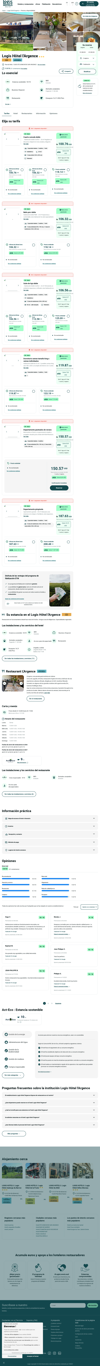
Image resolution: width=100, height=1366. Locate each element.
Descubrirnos (57, 4)
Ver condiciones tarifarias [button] (14, 193)
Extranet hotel (55, 1326)
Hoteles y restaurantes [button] (25, 4)
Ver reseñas (24, 68)
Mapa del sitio (79, 1343)
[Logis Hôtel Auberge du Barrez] (12, 1170)
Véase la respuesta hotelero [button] (61, 934)
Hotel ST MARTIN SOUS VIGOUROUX (47, 1229)
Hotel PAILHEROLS (41, 1236)
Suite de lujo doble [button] (30, 283)
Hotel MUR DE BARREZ (43, 1227)
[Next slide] (18, 139)
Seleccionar (22, 169)
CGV (76, 1337)
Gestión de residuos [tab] (16, 1059)
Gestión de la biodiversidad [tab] (14, 1050)
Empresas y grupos (56, 1335)
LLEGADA (82, 47)
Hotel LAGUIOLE (41, 1234)
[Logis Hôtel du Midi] (59, 1170)
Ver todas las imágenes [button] (90, 16)
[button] (3, 1362)
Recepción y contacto (15, 834)
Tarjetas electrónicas (57, 1332)
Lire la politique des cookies (11, 1350)
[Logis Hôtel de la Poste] (35, 1170)
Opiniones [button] (53, 113)
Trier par (75, 907)
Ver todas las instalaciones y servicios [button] (19, 658)
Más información (21, 762)
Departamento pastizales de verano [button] (37, 430)
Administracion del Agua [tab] (18, 1042)
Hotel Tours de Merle (73, 1227)
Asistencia (78, 1340)
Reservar (59, 488)
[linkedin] (59, 1353)
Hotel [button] (15, 113)
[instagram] (54, 1353)
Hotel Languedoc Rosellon (12, 1227)
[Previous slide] (6, 139)
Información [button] (41, 113)
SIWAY (71, 1364)
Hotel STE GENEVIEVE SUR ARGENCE (47, 1225)
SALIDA (91, 47)
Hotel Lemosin (8, 1229)
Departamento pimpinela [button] (33, 509)
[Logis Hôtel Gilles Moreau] (83, 1170)
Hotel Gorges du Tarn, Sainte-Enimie (78, 1229)
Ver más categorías (11, 1075)
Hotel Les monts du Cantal (75, 1225)
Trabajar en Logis (56, 1338)
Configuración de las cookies (83, 1334)
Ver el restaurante (35, 699)
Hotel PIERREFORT (41, 1231)
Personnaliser (12, 1356)
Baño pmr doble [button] (29, 212)
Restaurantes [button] (27, 113)
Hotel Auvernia (8, 1225)
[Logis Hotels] (7, 3)
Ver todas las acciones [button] (44, 1071)
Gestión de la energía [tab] (17, 1034)
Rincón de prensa (56, 1341)
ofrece (37, 4)
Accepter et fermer (33, 1356)
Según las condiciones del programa (14, 599)
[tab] (11, 219)
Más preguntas (13, 1134)
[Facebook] (49, 1353)
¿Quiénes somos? (56, 1323)
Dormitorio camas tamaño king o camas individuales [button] (36, 359)
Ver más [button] (7, 104)
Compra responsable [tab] (17, 1067)
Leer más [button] (47, 693)
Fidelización (46, 4)
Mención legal (79, 1326)
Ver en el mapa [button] (41, 64)
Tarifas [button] (6, 113)
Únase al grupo (55, 1329)
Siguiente (56, 1003)
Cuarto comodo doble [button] (31, 137)
